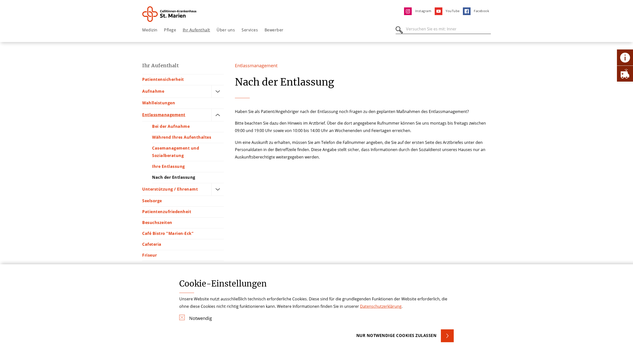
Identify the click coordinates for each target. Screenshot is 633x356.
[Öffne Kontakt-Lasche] (625, 57)
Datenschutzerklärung (381, 306)
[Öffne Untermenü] (217, 91)
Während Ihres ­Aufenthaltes (181, 137)
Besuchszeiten (157, 222)
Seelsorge (152, 200)
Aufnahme (153, 91)
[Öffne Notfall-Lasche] (625, 74)
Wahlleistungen (158, 103)
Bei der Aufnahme (171, 126)
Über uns (226, 30)
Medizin (150, 30)
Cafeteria (151, 244)
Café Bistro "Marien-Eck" (168, 233)
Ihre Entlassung (168, 166)
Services (250, 30)
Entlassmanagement (163, 114)
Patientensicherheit (163, 79)
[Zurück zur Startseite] (170, 14)
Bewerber (274, 30)
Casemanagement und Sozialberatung (175, 151)
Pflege (170, 30)
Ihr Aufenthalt (196, 30)
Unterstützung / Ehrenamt (170, 189)
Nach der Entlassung (173, 177)
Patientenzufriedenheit (166, 211)
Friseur (149, 255)
